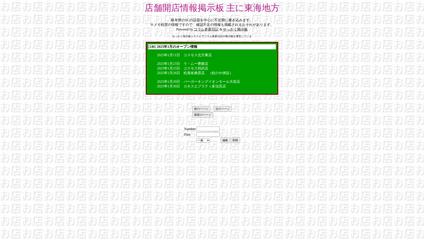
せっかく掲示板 (235, 29)
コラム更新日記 (206, 29)
